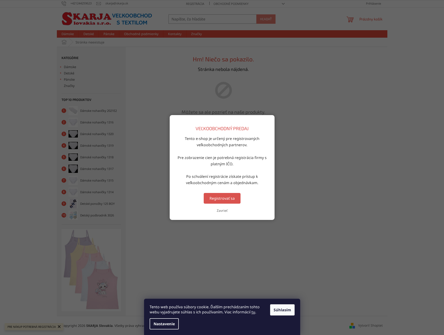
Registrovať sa (222, 198)
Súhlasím (282, 309)
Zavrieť (222, 210)
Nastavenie (164, 323)
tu (253, 312)
